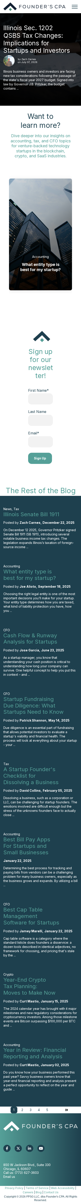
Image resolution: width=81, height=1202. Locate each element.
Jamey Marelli (31, 931)
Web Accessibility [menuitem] (62, 1188)
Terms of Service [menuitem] (37, 1188)
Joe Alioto (28, 586)
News (7, 509)
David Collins (30, 790)
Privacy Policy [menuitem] (14, 1188)
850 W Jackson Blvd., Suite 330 (27, 1165)
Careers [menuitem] (28, 1192)
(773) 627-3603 (27, 1173)
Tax (16, 509)
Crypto (8, 974)
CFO (6, 630)
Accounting (40, 257)
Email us (9, 1177)
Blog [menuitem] (39, 1192)
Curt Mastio (29, 1001)
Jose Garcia (29, 650)
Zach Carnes (28, 59)
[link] (34, 6)
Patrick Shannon (33, 720)
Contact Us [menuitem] (51, 1192)
